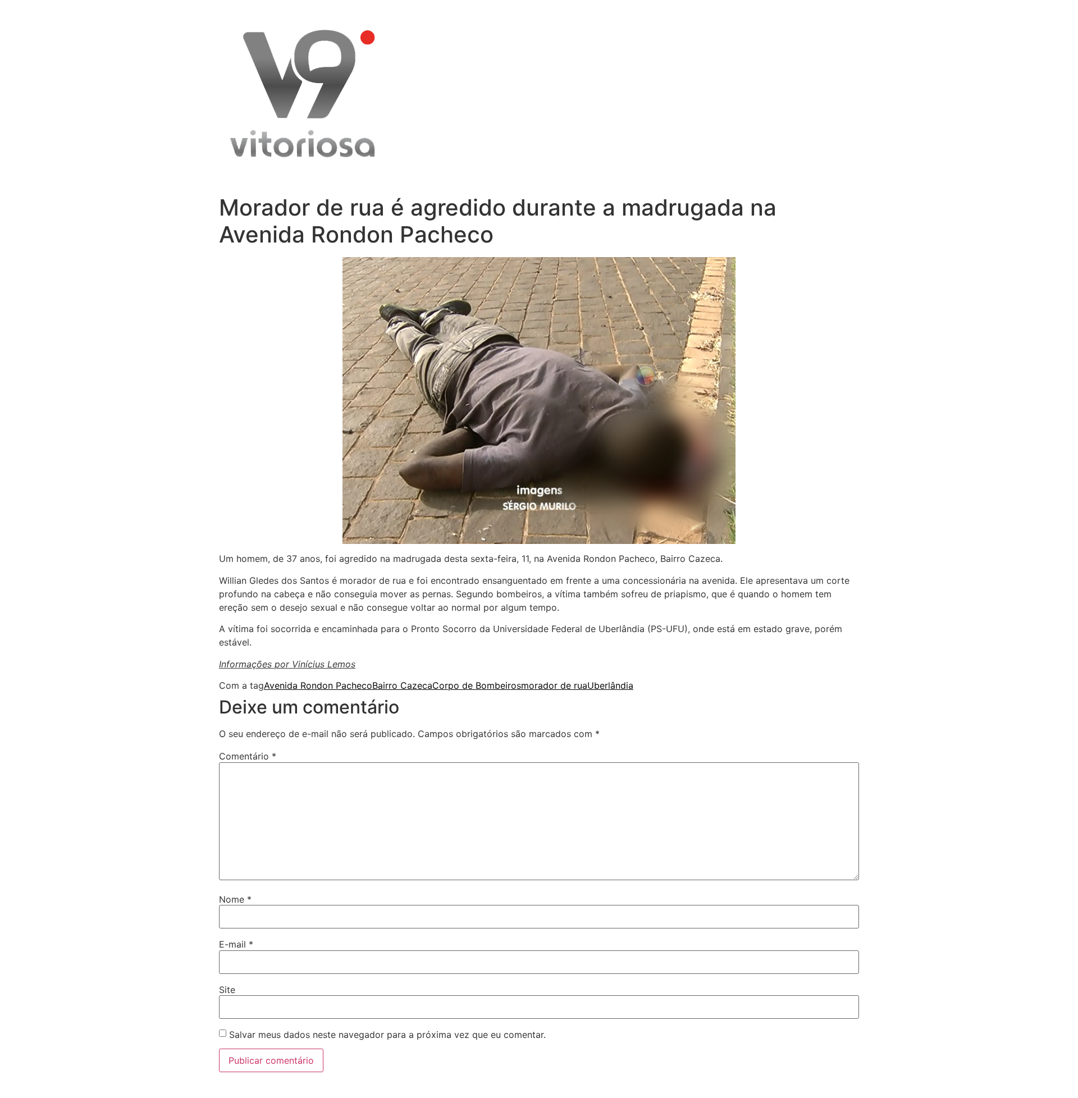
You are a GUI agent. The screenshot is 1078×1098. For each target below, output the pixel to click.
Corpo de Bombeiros (476, 685)
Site (227, 989)
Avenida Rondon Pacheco (318, 685)
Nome (235, 899)
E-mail (236, 944)
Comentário (247, 756)
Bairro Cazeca (402, 685)
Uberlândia (610, 685)
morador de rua (554, 685)
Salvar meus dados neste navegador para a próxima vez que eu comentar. (387, 1034)
